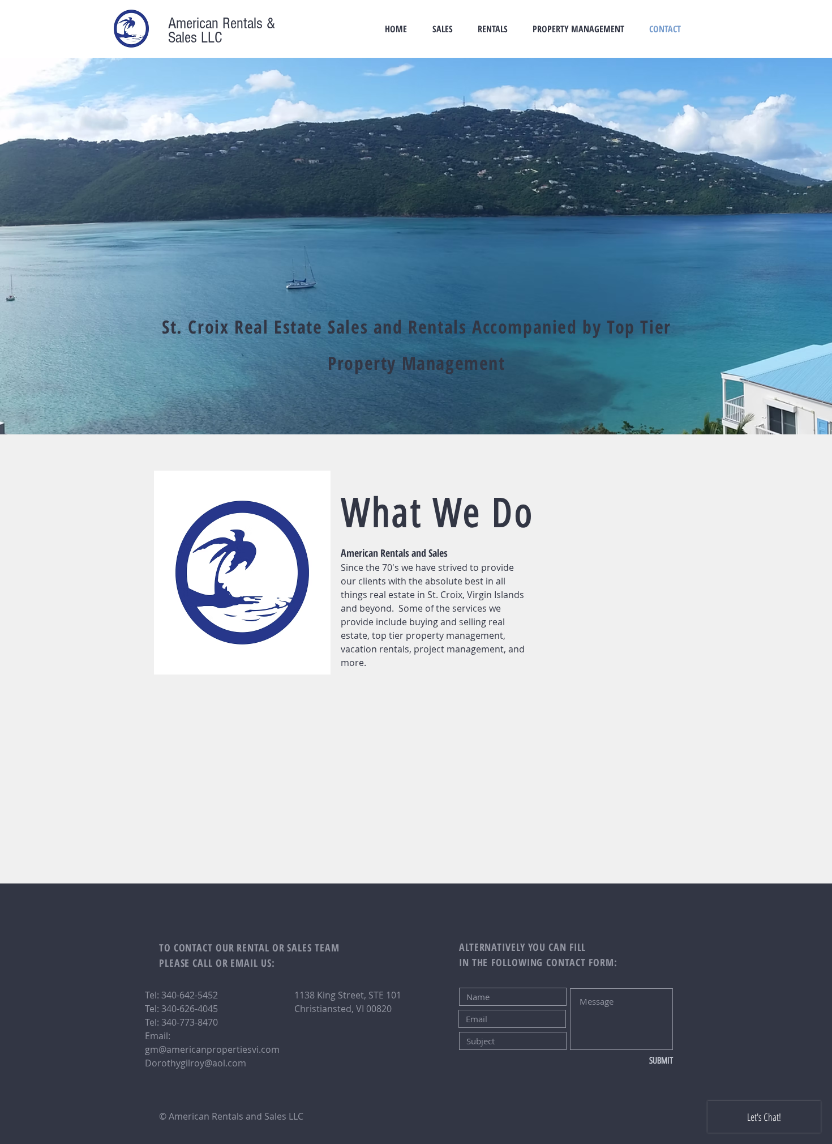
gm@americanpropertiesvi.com (212, 1049)
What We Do (437, 513)
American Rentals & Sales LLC (221, 30)
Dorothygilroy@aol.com (195, 1063)
